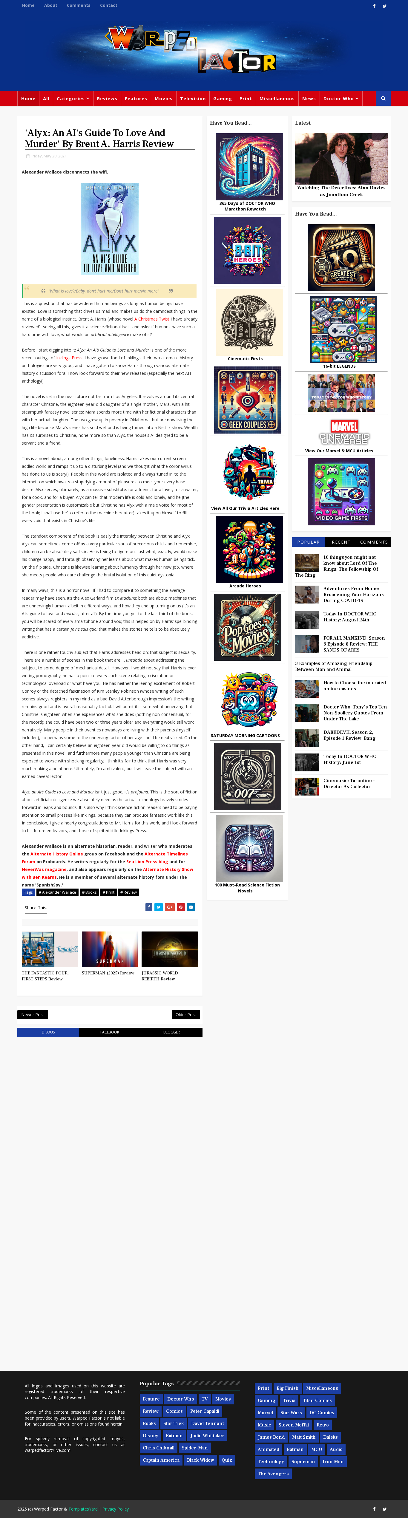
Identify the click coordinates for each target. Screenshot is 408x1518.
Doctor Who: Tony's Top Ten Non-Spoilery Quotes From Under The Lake (355, 713)
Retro (323, 1425)
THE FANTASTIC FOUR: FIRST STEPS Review (45, 976)
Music (264, 1425)
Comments (79, 5)
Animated (268, 1449)
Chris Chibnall (158, 1448)
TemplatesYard (83, 1509)
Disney (150, 1436)
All (46, 98)
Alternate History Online (56, 854)
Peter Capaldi (204, 1411)
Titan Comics (317, 1401)
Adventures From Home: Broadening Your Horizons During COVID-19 (353, 595)
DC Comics (321, 1413)
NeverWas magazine (44, 869)
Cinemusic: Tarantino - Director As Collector (349, 784)
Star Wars (291, 1413)
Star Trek (173, 1423)
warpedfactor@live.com (47, 1450)
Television (193, 98)
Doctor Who (338, 98)
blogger (171, 1032)
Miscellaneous (277, 98)
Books (149, 1423)
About (50, 5)
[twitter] (384, 5)
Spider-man (195, 1448)
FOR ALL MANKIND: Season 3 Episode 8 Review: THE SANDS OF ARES (354, 644)
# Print (108, 892)
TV (205, 1399)
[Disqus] (110, 1117)
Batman (174, 1436)
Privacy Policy (115, 1509)
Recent (341, 542)
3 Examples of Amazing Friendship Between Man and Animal (333, 666)
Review (151, 1411)
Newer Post (32, 1014)
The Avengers (273, 1474)
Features (136, 98)
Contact (108, 5)
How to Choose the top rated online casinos (354, 686)
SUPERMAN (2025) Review (108, 973)
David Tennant (207, 1423)
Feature (151, 1399)
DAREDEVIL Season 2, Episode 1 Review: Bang (349, 735)
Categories (71, 98)
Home (28, 5)
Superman (303, 1462)
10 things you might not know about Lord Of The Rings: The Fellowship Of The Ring (336, 566)
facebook (109, 1032)
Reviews (107, 98)
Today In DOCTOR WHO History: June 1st (350, 759)
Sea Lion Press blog (147, 861)
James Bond (271, 1437)
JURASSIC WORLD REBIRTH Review (160, 976)
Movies (164, 98)
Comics (174, 1411)
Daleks (330, 1437)
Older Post (186, 1014)
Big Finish (288, 1388)
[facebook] (374, 5)
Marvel (265, 1413)
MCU (316, 1449)
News (309, 98)
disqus (48, 1032)
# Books (89, 892)
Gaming (222, 98)
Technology (271, 1462)
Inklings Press (69, 357)
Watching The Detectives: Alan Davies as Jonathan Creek (341, 191)
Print (246, 98)
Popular (308, 542)
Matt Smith (304, 1437)
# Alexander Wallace (57, 892)
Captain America (161, 1460)
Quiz (227, 1460)
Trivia (289, 1401)
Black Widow (200, 1460)
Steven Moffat (294, 1425)
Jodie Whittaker (207, 1436)
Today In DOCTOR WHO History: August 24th (350, 617)
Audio (336, 1449)
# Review (128, 892)
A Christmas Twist (151, 319)
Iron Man (333, 1462)
